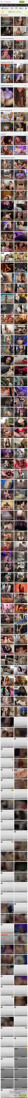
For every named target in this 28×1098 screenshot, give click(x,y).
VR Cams (3, 134)
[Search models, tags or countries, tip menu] (26, 5)
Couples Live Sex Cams (7, 62)
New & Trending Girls (6, 110)
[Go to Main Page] (8, 1)
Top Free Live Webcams (7, 38)
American (5, 15)
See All (25, 15)
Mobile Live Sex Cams (7, 85)
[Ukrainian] (16, 8)
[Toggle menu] (1, 2)
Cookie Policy (18, 1092)
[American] (12, 8)
